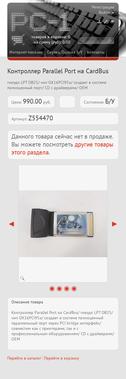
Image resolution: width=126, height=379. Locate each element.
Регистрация (103, 7)
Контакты (95, 52)
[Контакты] (106, 22)
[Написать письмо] (112, 22)
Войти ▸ (106, 12)
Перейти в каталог (24, 358)
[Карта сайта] (99, 22)
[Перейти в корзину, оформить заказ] (19, 40)
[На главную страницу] (41, 23)
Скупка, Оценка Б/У (65, 52)
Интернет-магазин (26, 52)
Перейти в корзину (61, 358)
